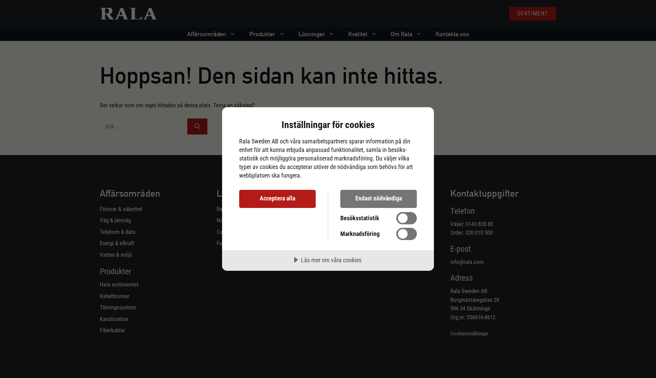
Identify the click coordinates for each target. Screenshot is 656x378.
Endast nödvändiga (378, 198)
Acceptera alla (277, 198)
